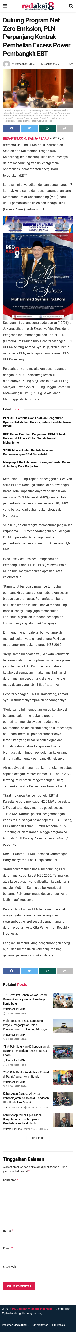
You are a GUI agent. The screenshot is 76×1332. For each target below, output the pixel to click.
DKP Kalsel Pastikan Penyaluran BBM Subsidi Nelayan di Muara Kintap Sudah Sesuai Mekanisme (34, 438)
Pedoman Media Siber (14, 1324)
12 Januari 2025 (50, 63)
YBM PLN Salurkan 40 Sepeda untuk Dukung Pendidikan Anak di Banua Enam (26, 1051)
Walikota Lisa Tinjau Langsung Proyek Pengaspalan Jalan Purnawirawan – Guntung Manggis (25, 1025)
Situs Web (9, 1266)
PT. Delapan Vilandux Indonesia (32, 1308)
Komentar (10, 1180)
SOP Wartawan (39, 1324)
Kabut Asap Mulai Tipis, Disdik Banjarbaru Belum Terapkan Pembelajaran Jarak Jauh (22, 1119)
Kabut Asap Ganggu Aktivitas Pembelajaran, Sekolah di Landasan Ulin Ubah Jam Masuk (26, 1098)
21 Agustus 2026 (16, 1013)
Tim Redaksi (59, 1324)
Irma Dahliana (14, 1107)
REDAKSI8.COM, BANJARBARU (26, 138)
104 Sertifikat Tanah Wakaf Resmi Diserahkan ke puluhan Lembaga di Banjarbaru (25, 999)
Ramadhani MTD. (25, 63)
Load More (38, 1138)
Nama (8, 1230)
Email (8, 1248)
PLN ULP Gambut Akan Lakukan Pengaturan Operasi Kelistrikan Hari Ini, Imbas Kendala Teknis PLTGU (37, 422)
